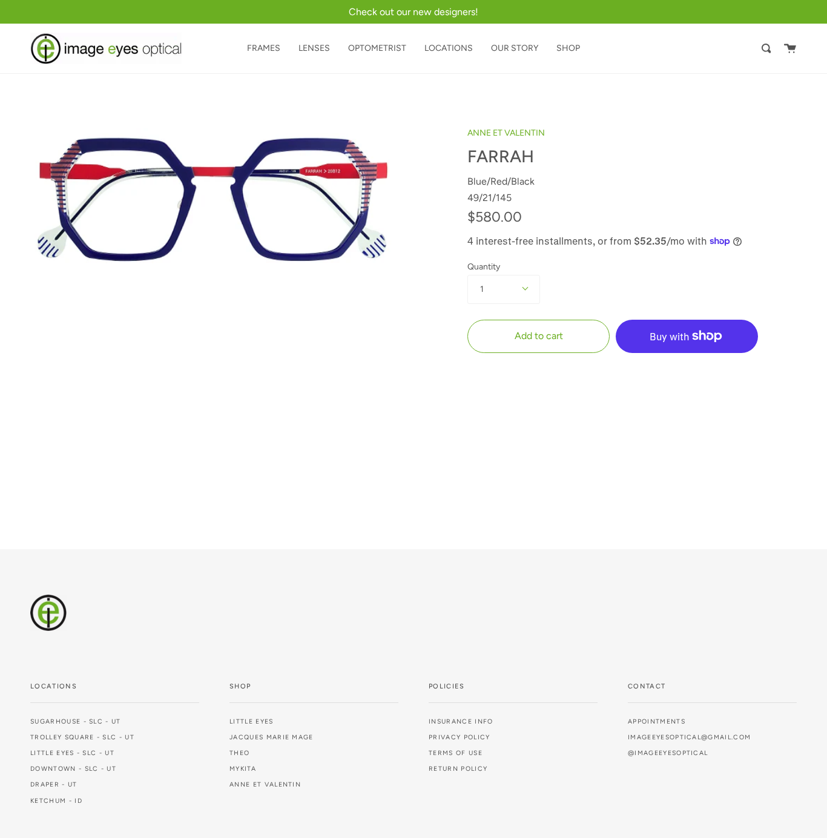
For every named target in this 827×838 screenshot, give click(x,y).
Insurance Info (461, 721)
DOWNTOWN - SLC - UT (73, 769)
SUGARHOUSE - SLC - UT (75, 721)
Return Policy (458, 769)
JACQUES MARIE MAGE (271, 737)
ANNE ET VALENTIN (506, 133)
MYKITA (242, 769)
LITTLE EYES (251, 721)
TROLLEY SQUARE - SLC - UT (82, 737)
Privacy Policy (459, 737)
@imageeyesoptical (668, 753)
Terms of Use (456, 753)
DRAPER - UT (53, 784)
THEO (239, 753)
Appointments (656, 721)
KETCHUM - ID (56, 801)
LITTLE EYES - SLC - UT (72, 753)
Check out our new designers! (413, 12)
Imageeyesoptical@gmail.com (689, 737)
